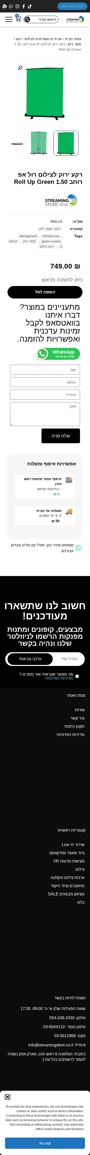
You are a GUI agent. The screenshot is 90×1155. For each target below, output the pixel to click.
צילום (80, 869)
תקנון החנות (74, 726)
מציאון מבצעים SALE (66, 894)
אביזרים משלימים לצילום (43, 39)
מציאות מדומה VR (68, 861)
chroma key (51, 236)
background (28, 236)
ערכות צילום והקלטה (67, 877)
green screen (51, 241)
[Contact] (5, 6)
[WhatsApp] (11, 6)
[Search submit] (27, 19)
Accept (45, 1143)
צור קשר (77, 718)
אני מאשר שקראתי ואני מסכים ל (46, 676)
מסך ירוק (29, 241)
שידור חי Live (73, 845)
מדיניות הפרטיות (59, 678)
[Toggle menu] (8, 19)
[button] (7, 1096)
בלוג (80, 902)
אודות (79, 710)
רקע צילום (47, 246)
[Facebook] (24, 6)
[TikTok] (30, 6)
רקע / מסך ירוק (49, 229)
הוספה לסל (45, 292)
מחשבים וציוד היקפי (67, 886)
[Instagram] (17, 6)
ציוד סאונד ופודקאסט (66, 853)
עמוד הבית (73, 39)
